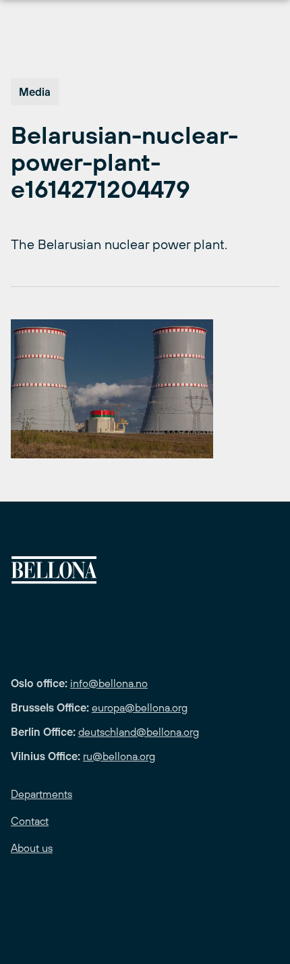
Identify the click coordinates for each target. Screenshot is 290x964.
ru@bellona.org (119, 756)
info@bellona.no (109, 683)
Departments (41, 794)
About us (32, 848)
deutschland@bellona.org (138, 732)
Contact (30, 821)
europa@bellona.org (139, 707)
